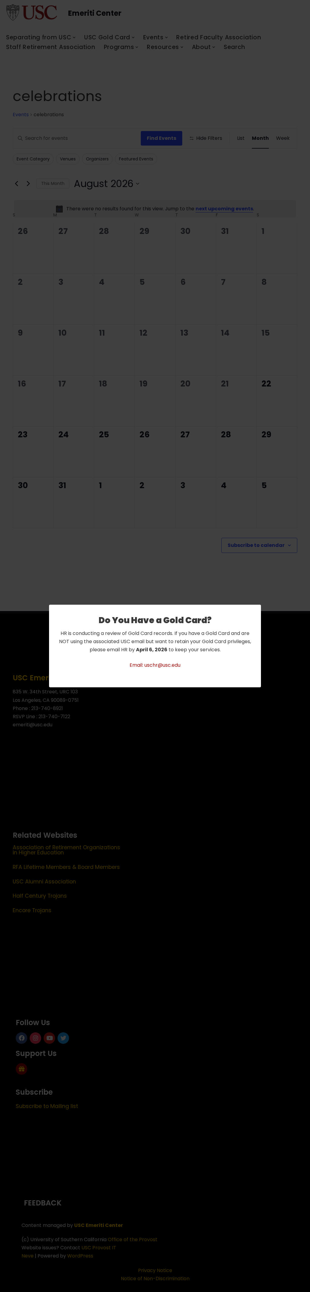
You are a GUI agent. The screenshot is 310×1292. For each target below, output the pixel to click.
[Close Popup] (257, 610)
